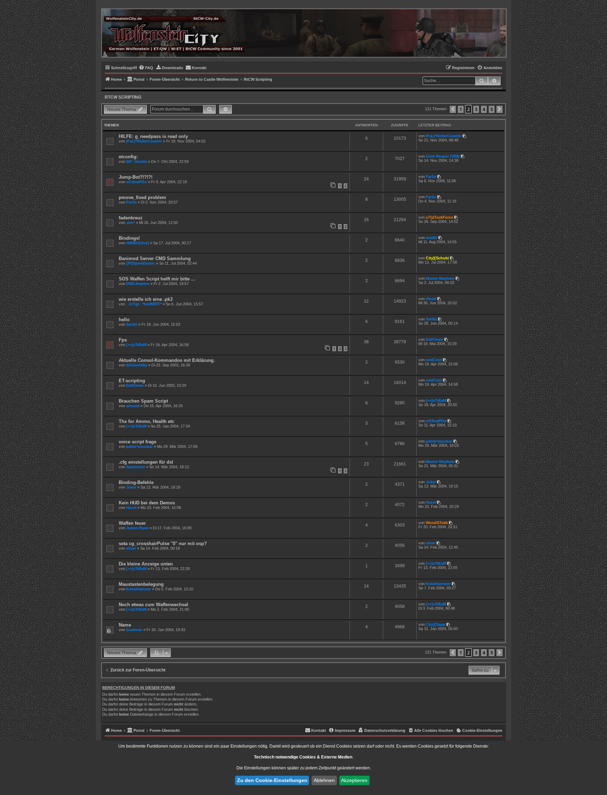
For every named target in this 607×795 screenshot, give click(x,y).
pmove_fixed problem (142, 197)
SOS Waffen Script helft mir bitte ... (157, 278)
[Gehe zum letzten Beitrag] (465, 136)
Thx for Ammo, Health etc (146, 421)
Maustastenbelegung (141, 584)
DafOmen (434, 339)
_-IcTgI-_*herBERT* (144, 304)
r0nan (431, 299)
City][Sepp (435, 624)
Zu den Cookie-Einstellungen (272, 780)
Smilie (131, 324)
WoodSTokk (437, 523)
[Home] (174, 33)
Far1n (431, 176)
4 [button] (484, 109)
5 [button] (491, 109)
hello (124, 319)
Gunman (134, 630)
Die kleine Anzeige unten (146, 564)
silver (131, 548)
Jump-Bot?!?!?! (135, 177)
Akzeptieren (354, 780)
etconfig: (128, 156)
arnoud (132, 406)
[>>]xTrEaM (136, 345)
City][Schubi (437, 258)
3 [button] (476, 109)
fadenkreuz (131, 217)
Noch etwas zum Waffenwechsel (153, 604)
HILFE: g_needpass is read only (153, 136)
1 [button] (460, 109)
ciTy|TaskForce (439, 217)
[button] (452, 109)
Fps (123, 340)
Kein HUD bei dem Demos (147, 502)
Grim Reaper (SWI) (443, 156)
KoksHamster (138, 589)
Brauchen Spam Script (143, 401)
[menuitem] (146, 68)
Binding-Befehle (136, 482)
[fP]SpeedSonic (140, 263)
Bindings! (129, 238)
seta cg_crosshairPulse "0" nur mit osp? (163, 543)
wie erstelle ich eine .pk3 (145, 299)
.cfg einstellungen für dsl (146, 462)
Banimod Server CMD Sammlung (155, 258)
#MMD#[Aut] (137, 243)
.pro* (130, 222)
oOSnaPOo (136, 182)
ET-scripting (132, 380)
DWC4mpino (137, 283)
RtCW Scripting (123, 97)
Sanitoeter (135, 467)
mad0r (431, 238)
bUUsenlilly (136, 365)
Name (125, 625)
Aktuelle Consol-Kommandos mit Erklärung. (167, 360)
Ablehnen (324, 780)
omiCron (434, 360)
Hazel (131, 507)
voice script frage (137, 441)
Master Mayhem (440, 278)
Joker (131, 487)
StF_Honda (136, 161)
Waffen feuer (132, 523)
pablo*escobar (139, 446)
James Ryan (137, 528)
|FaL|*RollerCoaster (144, 141)
